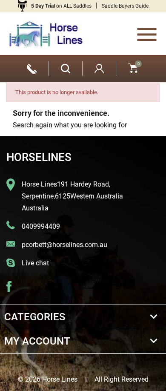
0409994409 (41, 226)
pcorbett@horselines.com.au (64, 245)
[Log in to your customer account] (99, 68)
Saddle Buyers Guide (125, 6)
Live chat (35, 263)
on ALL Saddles (61, 6)
